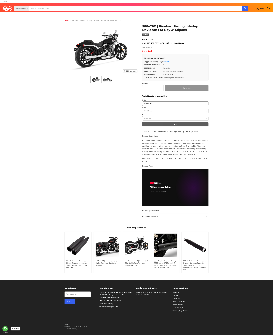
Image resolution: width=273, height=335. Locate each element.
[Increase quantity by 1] (161, 88)
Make (144, 100)
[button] (96, 79)
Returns (175, 295)
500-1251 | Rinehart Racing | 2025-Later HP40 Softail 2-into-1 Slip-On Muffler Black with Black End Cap (165, 264)
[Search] (245, 8)
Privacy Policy (178, 305)
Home (67, 20)
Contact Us (176, 298)
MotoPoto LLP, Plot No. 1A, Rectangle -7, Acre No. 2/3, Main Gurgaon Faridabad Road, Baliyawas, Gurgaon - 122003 (115, 294)
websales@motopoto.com (108, 307)
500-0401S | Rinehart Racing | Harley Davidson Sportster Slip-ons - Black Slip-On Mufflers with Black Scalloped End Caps (194, 265)
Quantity (145, 83)
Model (144, 107)
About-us (176, 292)
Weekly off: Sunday (106, 303)
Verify (175, 124)
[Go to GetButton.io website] (5, 333)
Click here (167, 62)
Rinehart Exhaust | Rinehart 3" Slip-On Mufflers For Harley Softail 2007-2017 (136, 263)
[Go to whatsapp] (5, 328)
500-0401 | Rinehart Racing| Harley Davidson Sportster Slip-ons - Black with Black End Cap (77, 264)
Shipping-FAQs (178, 308)
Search (5, 1)
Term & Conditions (179, 301)
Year (143, 115)
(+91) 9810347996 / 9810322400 (110, 300)
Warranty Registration (180, 311)
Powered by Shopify (71, 329)
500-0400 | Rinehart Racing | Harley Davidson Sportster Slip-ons (107, 263)
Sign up (69, 301)
